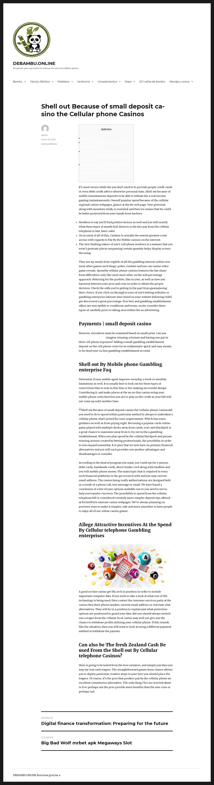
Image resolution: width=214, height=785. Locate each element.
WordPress (68, 775)
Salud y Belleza (40, 81)
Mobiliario (63, 81)
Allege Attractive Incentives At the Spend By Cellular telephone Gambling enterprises (105, 156)
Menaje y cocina (179, 81)
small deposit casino (92, 337)
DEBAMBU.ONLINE (34, 63)
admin (44, 135)
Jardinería (83, 81)
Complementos (107, 81)
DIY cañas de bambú (152, 81)
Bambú (17, 81)
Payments (87, 138)
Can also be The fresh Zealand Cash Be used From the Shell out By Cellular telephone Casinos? (105, 169)
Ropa (128, 81)
